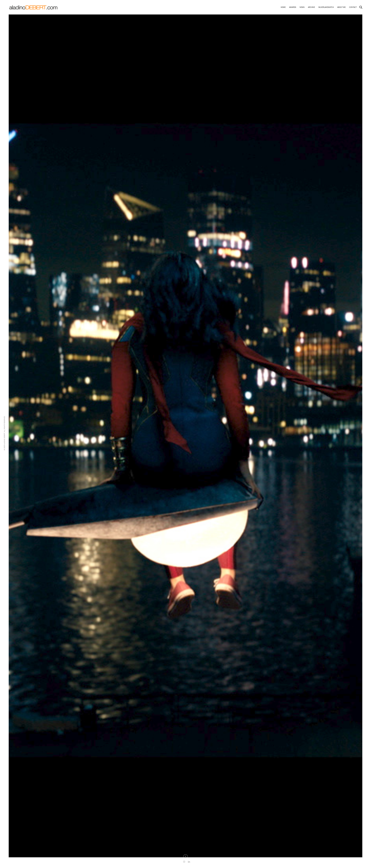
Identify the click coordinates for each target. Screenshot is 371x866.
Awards (292, 7)
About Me (341, 7)
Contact (353, 7)
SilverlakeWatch (326, 7)
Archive (311, 7)
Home (283, 7)
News (302, 7)
